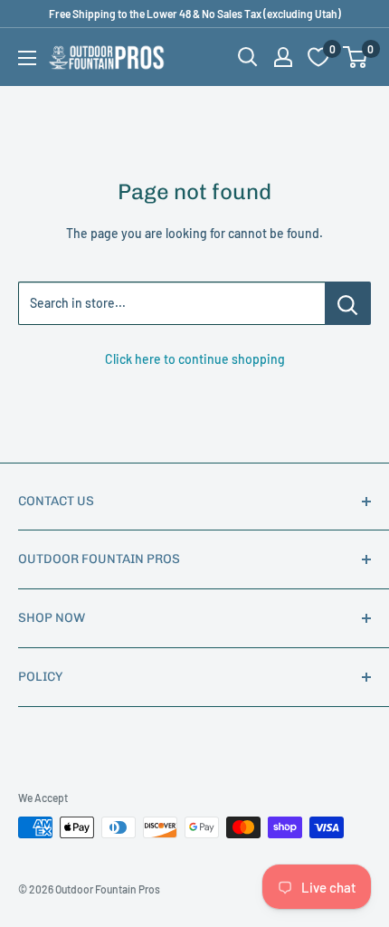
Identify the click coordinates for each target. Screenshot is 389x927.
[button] (355, 57)
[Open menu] (27, 58)
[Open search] (248, 57)
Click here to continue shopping (195, 359)
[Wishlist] (318, 57)
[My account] (283, 57)
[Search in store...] (348, 303)
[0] (356, 57)
